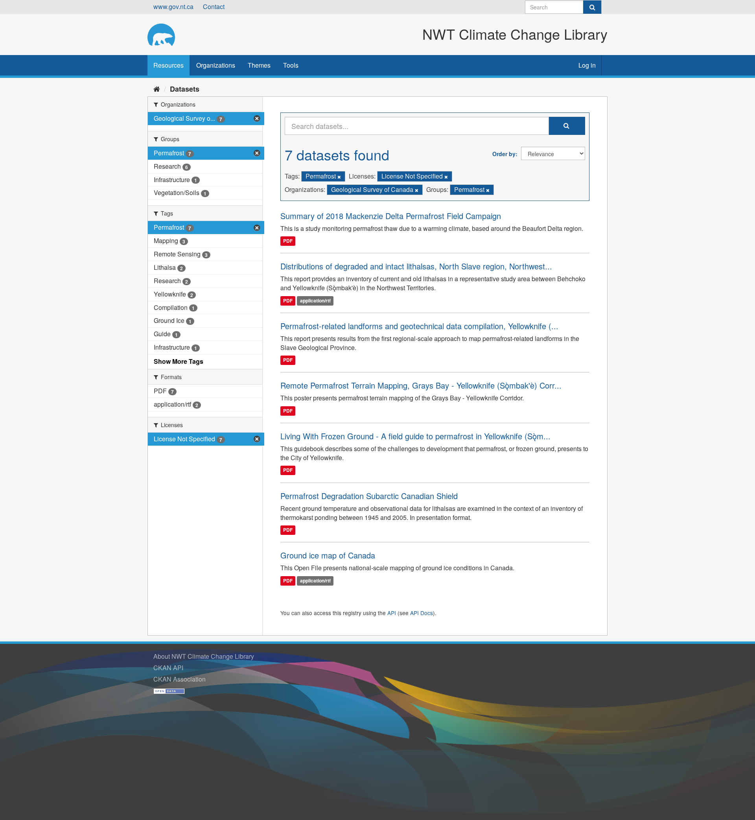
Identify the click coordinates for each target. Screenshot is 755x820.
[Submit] (592, 7)
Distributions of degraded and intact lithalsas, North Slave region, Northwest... (416, 266)
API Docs (421, 613)
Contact (214, 6)
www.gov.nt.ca (173, 6)
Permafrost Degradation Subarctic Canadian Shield (369, 495)
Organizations (215, 65)
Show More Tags (178, 361)
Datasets (184, 89)
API (391, 613)
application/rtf (315, 300)
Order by (504, 154)
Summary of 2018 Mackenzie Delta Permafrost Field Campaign (390, 215)
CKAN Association (179, 679)
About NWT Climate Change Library (203, 656)
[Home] (156, 88)
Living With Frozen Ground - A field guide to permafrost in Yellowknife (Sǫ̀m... (415, 436)
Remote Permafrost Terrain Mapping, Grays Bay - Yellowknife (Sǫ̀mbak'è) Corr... (421, 385)
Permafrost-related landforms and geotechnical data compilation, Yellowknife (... (419, 326)
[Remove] (339, 176)
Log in (587, 65)
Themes (259, 65)
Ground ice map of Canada (327, 555)
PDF (288, 241)
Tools (290, 65)
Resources (168, 65)
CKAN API (168, 667)
